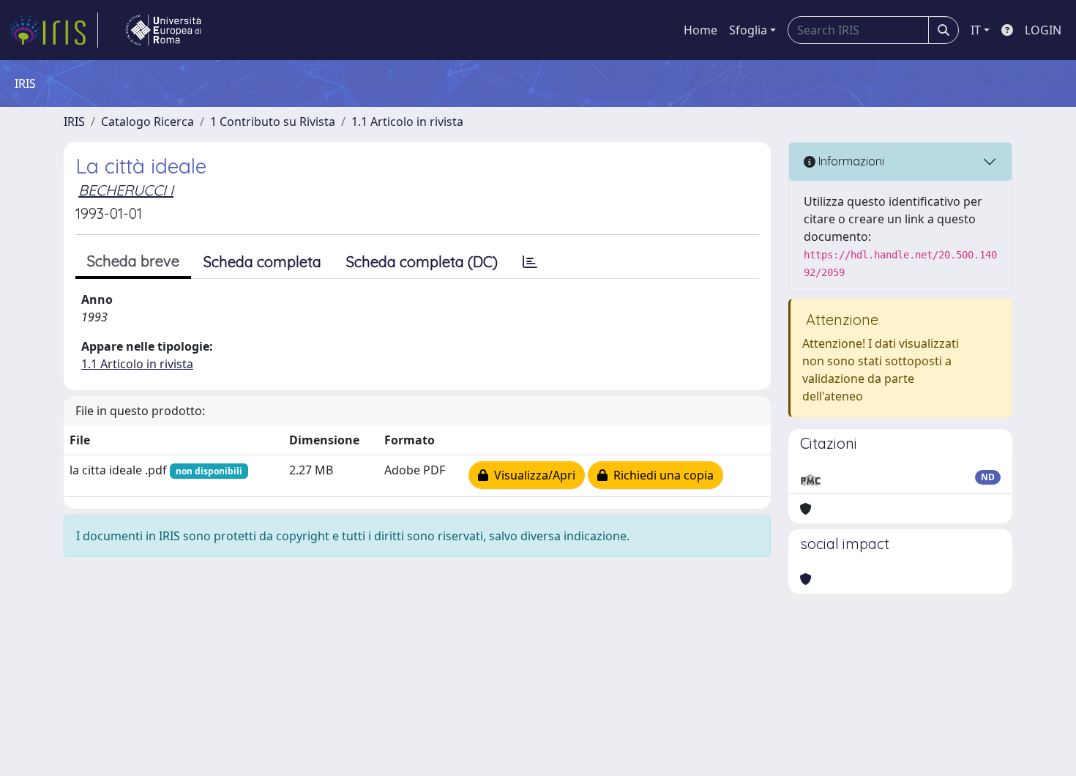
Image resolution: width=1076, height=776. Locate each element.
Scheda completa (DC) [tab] (422, 262)
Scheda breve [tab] (133, 261)
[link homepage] (53, 30)
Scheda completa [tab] (262, 262)
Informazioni (849, 161)
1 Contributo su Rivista (272, 121)
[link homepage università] (163, 30)
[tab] (530, 262)
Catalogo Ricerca (147, 121)
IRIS (74, 121)
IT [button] (976, 30)
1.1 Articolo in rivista (407, 121)
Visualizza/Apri (531, 475)
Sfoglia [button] (748, 30)
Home (700, 30)
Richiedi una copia (661, 475)
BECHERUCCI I (125, 190)
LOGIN (1043, 30)
